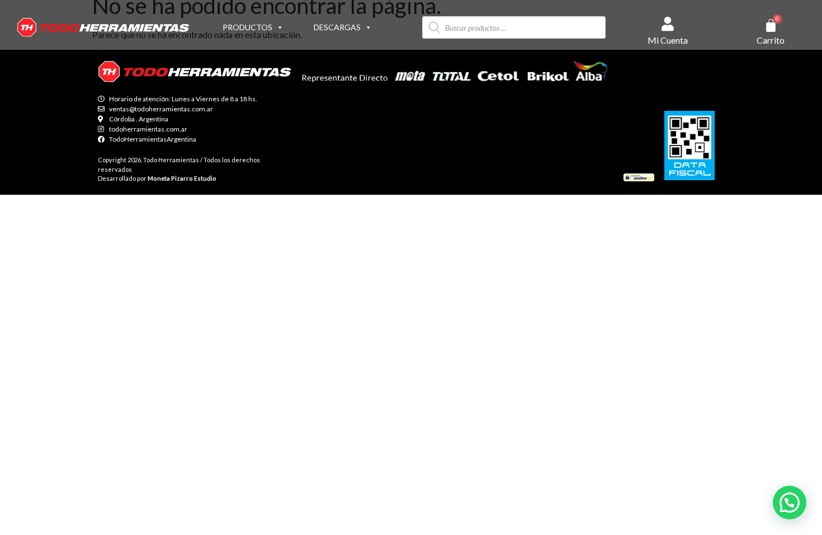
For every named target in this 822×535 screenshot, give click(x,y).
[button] (789, 502)
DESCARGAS (337, 27)
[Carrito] (770, 25)
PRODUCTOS (247, 27)
